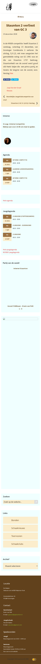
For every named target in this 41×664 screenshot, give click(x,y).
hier (11, 73)
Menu (22, 17)
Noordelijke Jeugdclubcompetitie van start (18, 98)
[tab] (20, 520)
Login (33, 4)
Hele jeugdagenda (10, 249)
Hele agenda (8, 200)
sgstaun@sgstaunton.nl (15, 614)
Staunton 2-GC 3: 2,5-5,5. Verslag (23, 103)
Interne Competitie (20, 160)
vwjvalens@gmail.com (15, 625)
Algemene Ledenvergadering (23, 169)
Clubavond (17, 234)
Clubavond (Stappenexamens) (23, 216)
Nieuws (9, 90)
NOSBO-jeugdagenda (11, 252)
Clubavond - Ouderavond (22, 225)
